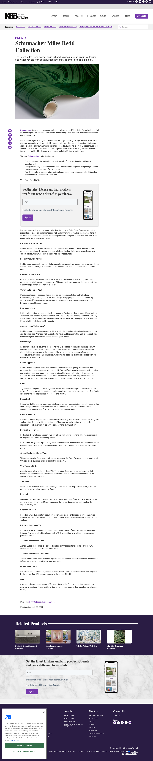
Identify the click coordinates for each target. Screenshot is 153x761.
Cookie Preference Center (24, 752)
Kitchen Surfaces (49, 602)
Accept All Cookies (24, 745)
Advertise (24, 2)
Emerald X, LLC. (120, 748)
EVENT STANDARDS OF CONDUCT (97, 752)
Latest (54, 16)
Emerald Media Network (9, 2)
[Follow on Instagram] (140, 1)
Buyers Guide (93, 730)
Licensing (34, 2)
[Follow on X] (146, 1)
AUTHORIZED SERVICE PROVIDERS (73, 752)
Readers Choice (69, 715)
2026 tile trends (50, 27)
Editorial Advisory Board (96, 733)
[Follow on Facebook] (136, 1)
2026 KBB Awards (34, 27)
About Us (92, 721)
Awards (115, 16)
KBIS (42, 2)
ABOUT (50, 752)
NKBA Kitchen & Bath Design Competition (73, 725)
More (127, 16)
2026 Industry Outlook (67, 27)
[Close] (43, 712)
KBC (49, 2)
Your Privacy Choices (117, 752)
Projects (79, 16)
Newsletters (92, 736)
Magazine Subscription (96, 715)
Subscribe (141, 16)
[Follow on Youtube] (150, 1)
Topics (66, 16)
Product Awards (69, 718)
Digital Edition (93, 718)
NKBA (56, 2)
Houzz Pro (20, 27)
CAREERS (57, 752)
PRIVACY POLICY (131, 754)
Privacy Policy (14, 740)
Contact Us (116, 715)
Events (103, 16)
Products (91, 16)
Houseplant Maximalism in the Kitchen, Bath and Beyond (101, 27)
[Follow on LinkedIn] (143, 1)
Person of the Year (69, 721)
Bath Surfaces (35, 602)
